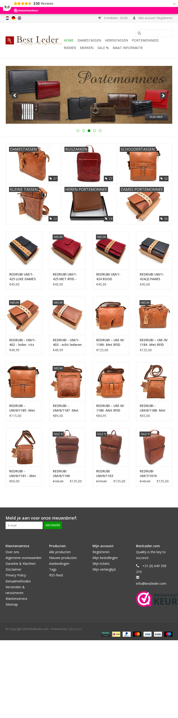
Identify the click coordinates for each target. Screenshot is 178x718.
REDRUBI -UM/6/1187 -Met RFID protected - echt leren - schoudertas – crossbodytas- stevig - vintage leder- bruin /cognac (66, 408)
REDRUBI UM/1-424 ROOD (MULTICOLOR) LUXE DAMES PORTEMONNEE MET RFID (108, 276)
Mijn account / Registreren (155, 18)
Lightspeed (74, 629)
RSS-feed (56, 575)
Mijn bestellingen (105, 558)
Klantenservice (16, 598)
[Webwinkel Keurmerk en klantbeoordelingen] (157, 599)
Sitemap (12, 604)
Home (68, 40)
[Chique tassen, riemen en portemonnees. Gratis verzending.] (34, 40)
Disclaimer (13, 569)
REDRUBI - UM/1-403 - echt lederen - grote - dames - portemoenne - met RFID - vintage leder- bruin (67, 342)
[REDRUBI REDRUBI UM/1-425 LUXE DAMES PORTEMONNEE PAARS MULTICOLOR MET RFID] (24, 250)
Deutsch (13, 18)
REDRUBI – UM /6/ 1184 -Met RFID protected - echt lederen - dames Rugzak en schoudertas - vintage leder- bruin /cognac (154, 342)
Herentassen (116, 40)
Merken (86, 47)
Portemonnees (145, 40)
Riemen (70, 47)
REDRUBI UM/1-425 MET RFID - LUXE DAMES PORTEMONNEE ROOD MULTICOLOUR (65, 276)
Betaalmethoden (18, 581)
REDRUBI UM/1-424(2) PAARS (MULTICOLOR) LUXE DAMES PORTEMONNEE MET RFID (152, 276)
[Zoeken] (137, 33)
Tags (53, 569)
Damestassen (89, 40)
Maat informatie (128, 47)
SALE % (103, 47)
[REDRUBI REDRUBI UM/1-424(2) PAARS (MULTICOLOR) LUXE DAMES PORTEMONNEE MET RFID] (154, 250)
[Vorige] (15, 95)
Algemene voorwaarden (23, 558)
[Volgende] (163, 95)
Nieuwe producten (63, 558)
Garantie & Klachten (21, 563)
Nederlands (7, 18)
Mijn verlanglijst (104, 569)
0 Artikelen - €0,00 (115, 18)
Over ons (12, 552)
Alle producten (60, 552)
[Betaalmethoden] (105, 634)
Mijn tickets (101, 563)
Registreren (101, 552)
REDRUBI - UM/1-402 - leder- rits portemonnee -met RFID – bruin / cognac (23, 342)
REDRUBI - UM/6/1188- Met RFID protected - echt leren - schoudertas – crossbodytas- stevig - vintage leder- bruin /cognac (153, 408)
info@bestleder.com (151, 583)
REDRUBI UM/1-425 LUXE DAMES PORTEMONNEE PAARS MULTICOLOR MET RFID (22, 276)
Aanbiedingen (59, 563)
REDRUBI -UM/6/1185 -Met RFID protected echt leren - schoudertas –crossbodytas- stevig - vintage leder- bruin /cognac (22, 408)
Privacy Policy (16, 575)
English (19, 18)
